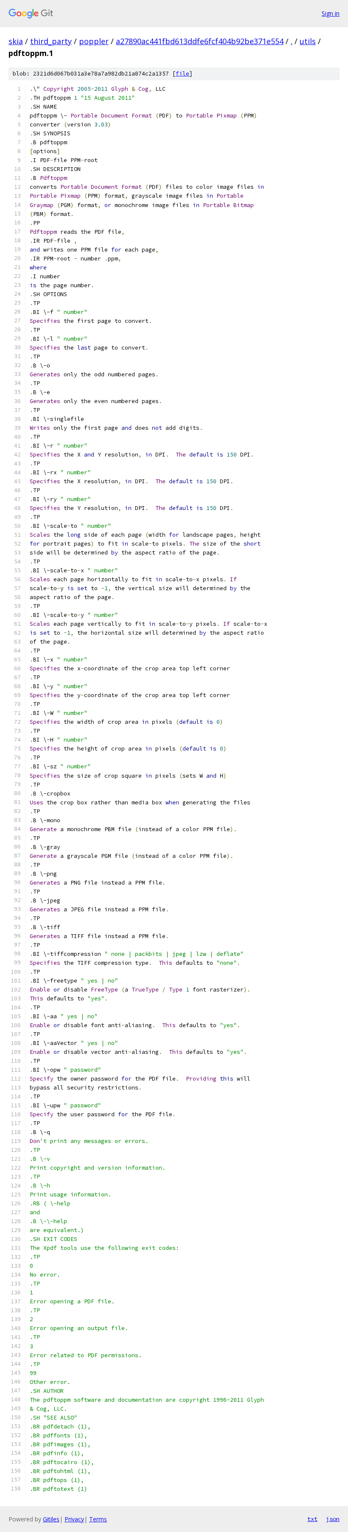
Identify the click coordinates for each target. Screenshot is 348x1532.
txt (312, 1519)
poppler (94, 41)
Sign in (331, 13)
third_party (51, 41)
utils (308, 41)
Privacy (74, 1519)
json (333, 1519)
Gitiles (51, 1519)
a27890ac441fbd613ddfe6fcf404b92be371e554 (199, 41)
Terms (98, 1519)
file (182, 73)
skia (15, 41)
